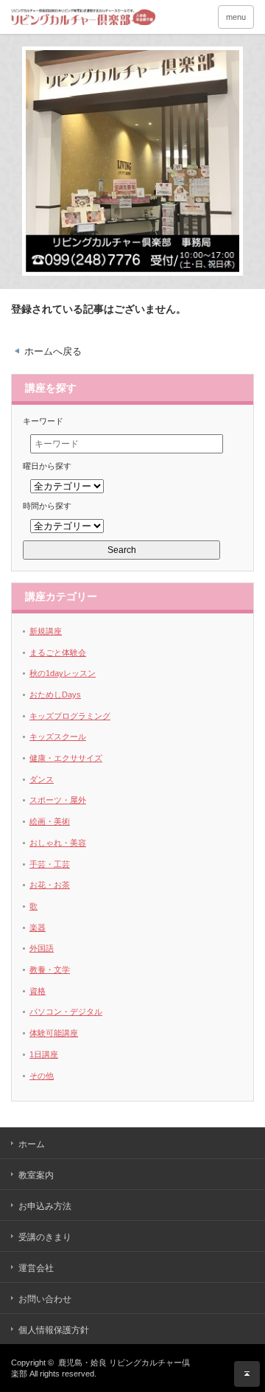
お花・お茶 (49, 884)
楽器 (37, 927)
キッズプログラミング (69, 715)
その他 (41, 1075)
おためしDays (55, 694)
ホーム (31, 1144)
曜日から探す (47, 466)
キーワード (43, 421)
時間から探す (47, 505)
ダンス (41, 779)
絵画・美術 (49, 821)
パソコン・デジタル (65, 1011)
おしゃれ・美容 (57, 842)
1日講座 (43, 1054)
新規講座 (45, 631)
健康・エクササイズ (65, 758)
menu (236, 17)
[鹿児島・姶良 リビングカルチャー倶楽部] (90, 17)
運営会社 (36, 1268)
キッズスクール (57, 736)
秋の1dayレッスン (62, 673)
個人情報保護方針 (53, 1330)
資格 (37, 990)
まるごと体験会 (57, 652)
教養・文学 (49, 969)
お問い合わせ (44, 1299)
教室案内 (36, 1175)
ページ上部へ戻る (247, 1374)
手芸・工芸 (49, 864)
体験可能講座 (53, 1033)
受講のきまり (44, 1237)
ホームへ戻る (53, 351)
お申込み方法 (44, 1206)
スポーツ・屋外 (57, 800)
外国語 (41, 948)
